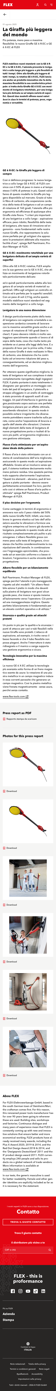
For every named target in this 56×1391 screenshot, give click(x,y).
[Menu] (51, 5)
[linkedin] (43, 1291)
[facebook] (13, 1291)
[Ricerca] (49, 1250)
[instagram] (20, 1291)
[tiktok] (35, 1291)
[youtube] (28, 1291)
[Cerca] (45, 5)
